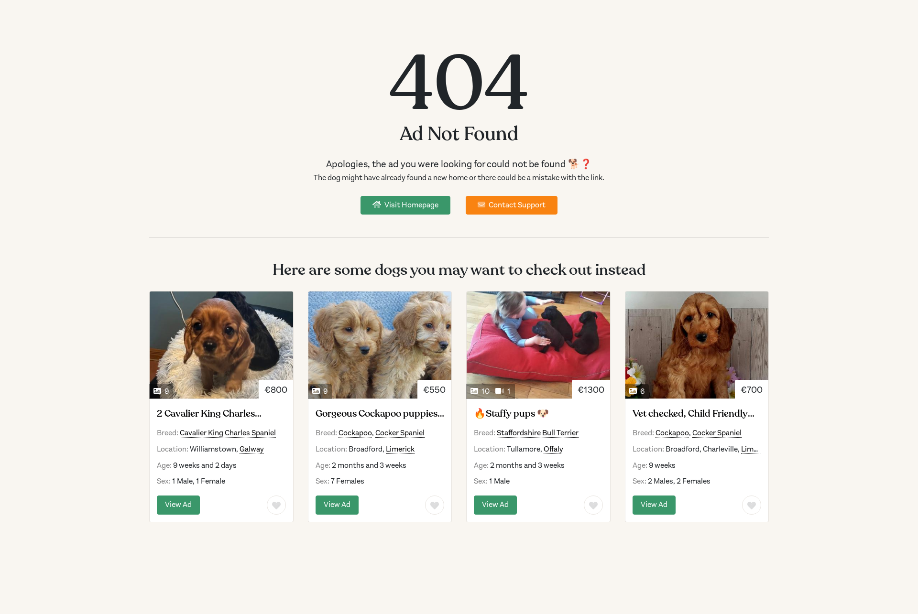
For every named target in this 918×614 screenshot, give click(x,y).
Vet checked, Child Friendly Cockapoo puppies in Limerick (697, 414)
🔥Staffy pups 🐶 (511, 414)
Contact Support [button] (516, 205)
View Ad (178, 504)
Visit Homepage (410, 205)
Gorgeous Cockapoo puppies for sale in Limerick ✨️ (376, 414)
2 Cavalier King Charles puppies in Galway (206, 414)
